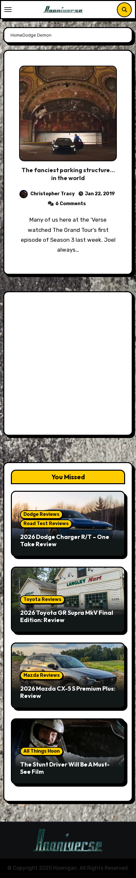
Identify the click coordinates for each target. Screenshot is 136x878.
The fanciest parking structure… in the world (68, 173)
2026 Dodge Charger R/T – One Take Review (64, 540)
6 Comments (70, 203)
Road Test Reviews (46, 523)
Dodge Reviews (41, 514)
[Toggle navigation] (8, 9)
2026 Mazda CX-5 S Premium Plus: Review (68, 692)
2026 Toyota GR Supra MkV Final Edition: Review (66, 616)
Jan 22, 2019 (99, 194)
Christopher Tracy (52, 194)
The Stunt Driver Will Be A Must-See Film (65, 768)
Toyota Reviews (42, 599)
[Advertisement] (68, 365)
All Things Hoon (41, 751)
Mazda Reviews (41, 675)
